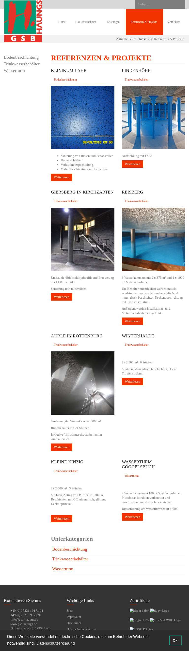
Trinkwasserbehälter (22, 63)
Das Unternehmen (85, 22)
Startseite (144, 39)
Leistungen (113, 22)
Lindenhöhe (136, 70)
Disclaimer (74, 623)
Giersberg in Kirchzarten (82, 192)
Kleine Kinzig (67, 461)
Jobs (70, 610)
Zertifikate (174, 22)
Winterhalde (138, 335)
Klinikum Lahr (69, 70)
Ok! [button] (176, 640)
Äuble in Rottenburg (77, 335)
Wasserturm (14, 70)
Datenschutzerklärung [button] (55, 643)
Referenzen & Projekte (144, 22)
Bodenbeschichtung (21, 57)
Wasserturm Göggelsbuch (138, 464)
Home (61, 22)
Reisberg (132, 192)
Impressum (74, 617)
